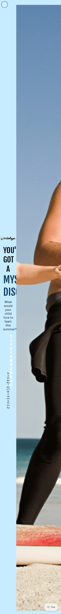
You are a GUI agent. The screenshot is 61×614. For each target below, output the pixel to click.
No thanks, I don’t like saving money (8, 375)
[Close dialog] (4, 4)
